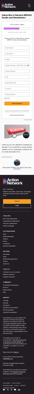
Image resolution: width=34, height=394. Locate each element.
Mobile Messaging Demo (10, 259)
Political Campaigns (8, 225)
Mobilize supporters (9, 274)
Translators (23, 385)
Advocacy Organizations (10, 223)
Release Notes (7, 289)
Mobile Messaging (8, 236)
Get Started (6, 254)
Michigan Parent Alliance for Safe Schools (17, 168)
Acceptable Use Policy (9, 387)
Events (5, 241)
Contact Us (6, 263)
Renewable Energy (8, 385)
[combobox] (28, 65)
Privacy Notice (6, 383)
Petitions (5, 239)
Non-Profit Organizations (10, 218)
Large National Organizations (11, 221)
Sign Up (17, 201)
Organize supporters (9, 276)
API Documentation (8, 310)
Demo (4, 256)
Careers (5, 261)
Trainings (5, 300)
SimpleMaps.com (8, 358)
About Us (5, 287)
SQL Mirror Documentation (10, 307)
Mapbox (16, 352)
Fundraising (6, 243)
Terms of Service (16, 383)
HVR (12, 365)
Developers (6, 305)
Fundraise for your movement (11, 272)
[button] (29, 6)
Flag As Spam (28, 119)
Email (4, 234)
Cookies (16, 385)
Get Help (5, 303)
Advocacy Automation (9, 246)
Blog (4, 292)
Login (17, 205)
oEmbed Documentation (10, 312)
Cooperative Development (10, 285)
